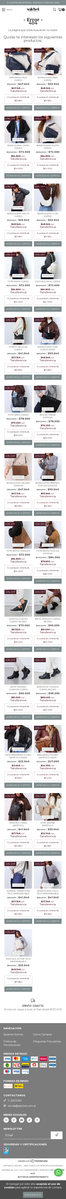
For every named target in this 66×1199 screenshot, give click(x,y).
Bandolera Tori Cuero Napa (48, 348)
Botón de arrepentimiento (33, 1177)
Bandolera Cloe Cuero (47, 214)
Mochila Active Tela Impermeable (18, 960)
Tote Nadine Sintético (47, 824)
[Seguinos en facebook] (14, 1120)
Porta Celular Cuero (18, 348)
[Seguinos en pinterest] (37, 1120)
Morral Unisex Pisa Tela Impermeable (18, 892)
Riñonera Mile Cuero (18, 78)
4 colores (18, 275)
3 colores (48, 275)
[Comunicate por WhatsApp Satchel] (58, 1172)
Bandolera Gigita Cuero (48, 146)
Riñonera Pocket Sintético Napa (47, 756)
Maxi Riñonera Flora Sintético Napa (18, 756)
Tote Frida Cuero (18, 281)
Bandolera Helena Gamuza (18, 484)
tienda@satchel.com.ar (22, 1105)
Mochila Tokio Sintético (18, 824)
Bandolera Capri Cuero (18, 146)
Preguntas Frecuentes (47, 1041)
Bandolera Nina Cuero (48, 78)
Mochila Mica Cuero (47, 281)
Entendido (33, 1194)
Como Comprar (42, 1034)
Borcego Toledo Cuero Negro (48, 688)
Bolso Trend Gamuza (48, 416)
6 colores (18, 72)
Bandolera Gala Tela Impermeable (48, 892)
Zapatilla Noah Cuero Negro (18, 620)
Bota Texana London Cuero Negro (18, 688)
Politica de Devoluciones (12, 1043)
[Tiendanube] (33, 1162)
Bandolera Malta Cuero (18, 214)
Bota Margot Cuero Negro (48, 620)
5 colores (18, 139)
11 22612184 (15, 1100)
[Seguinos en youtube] (21, 1120)
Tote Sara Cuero (18, 414)
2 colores (48, 477)
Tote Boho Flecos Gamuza (47, 552)
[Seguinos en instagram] (6, 1120)
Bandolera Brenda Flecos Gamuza (48, 484)
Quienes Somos (13, 1034)
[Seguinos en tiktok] (29, 1120)
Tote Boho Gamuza (18, 550)
